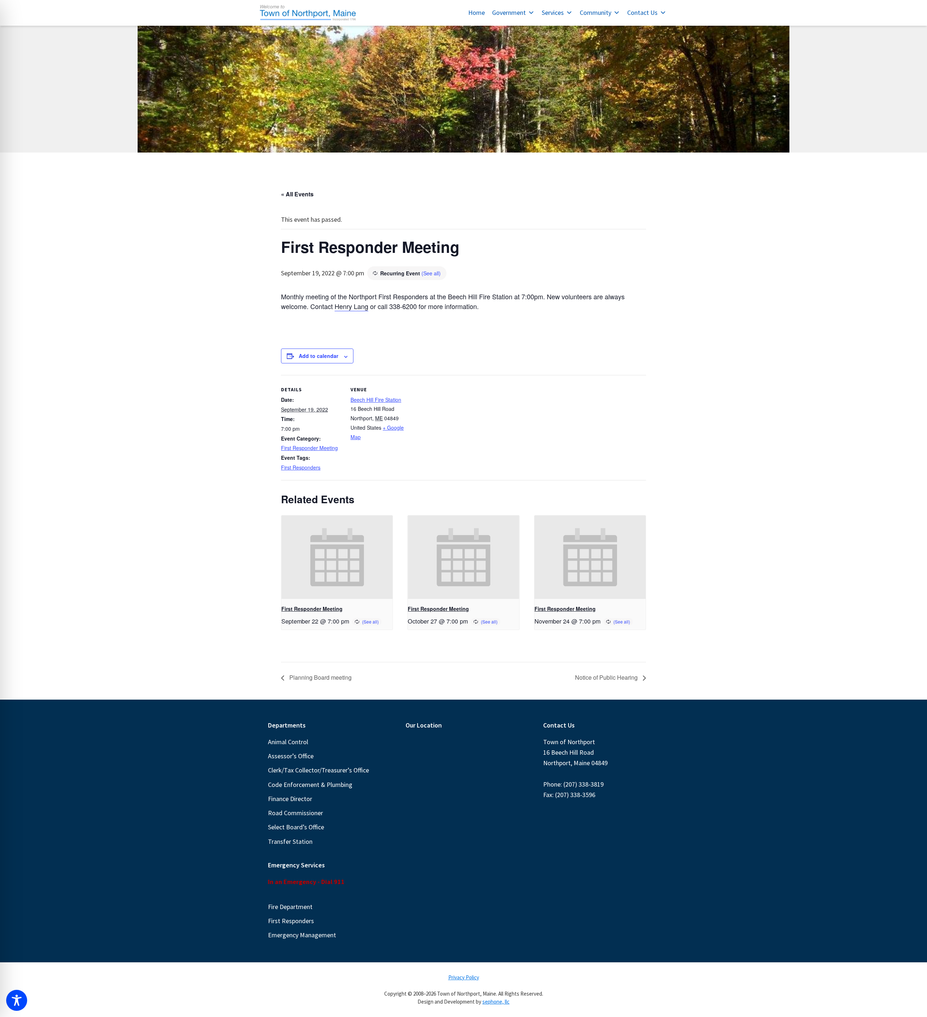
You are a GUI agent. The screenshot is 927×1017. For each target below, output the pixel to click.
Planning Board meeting (320, 677)
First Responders (300, 467)
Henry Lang (351, 306)
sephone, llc (495, 1001)
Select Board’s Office (296, 827)
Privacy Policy (463, 977)
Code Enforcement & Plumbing (310, 784)
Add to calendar (318, 355)
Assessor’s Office (291, 756)
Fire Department (290, 907)
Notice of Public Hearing (607, 677)
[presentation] (337, 557)
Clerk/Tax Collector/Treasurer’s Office (318, 770)
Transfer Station (290, 841)
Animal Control (288, 742)
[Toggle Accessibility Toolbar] (16, 1000)
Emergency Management (302, 935)
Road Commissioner (295, 813)
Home (476, 12)
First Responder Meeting (309, 447)
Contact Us (642, 12)
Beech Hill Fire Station (376, 399)
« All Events (297, 194)
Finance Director (290, 799)
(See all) (431, 273)
